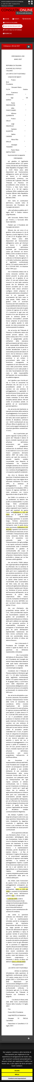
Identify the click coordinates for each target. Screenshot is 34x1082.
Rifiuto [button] (17, 1074)
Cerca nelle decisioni (24, 13)
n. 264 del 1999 (12, 899)
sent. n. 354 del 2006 (18, 961)
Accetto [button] (17, 1070)
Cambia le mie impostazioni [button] (17, 1078)
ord (13, 895)
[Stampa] (29, 46)
